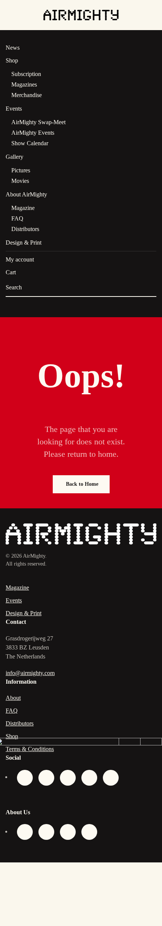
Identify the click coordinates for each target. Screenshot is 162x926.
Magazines (24, 84)
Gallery (14, 157)
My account (20, 259)
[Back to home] (81, 15)
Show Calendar (29, 143)
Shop (12, 60)
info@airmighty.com (30, 673)
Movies (20, 181)
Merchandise (26, 95)
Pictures (20, 170)
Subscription (26, 74)
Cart (11, 272)
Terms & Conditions (30, 749)
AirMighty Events (32, 132)
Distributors (25, 229)
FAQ (17, 218)
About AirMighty (26, 194)
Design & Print (23, 242)
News (13, 47)
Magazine (23, 208)
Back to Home (82, 484)
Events (14, 108)
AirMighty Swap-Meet (38, 122)
